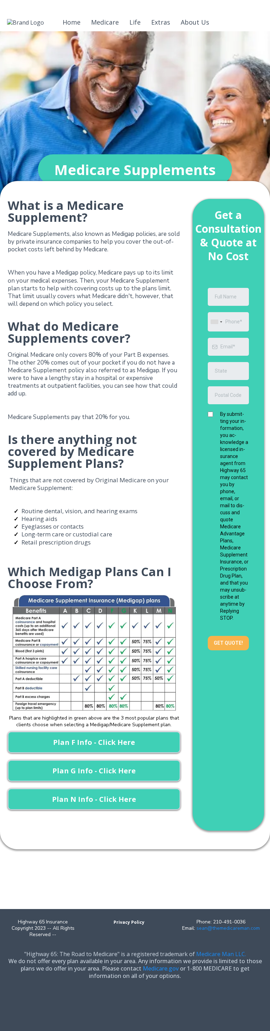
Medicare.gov (161, 968)
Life (135, 22)
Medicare (105, 22)
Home (72, 22)
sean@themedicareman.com (228, 928)
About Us (195, 22)
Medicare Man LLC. (221, 954)
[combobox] (216, 321)
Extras (160, 22)
